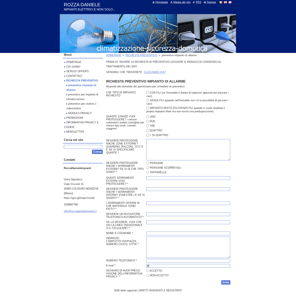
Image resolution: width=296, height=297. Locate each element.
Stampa (211, 2)
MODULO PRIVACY (80, 113)
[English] (225, 2)
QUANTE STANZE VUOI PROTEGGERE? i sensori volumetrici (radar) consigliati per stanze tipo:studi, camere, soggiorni (125, 122)
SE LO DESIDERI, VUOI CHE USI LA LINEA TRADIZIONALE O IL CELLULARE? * (124, 225)
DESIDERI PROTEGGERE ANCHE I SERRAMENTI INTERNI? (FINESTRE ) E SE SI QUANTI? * (125, 193)
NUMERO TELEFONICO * (121, 260)
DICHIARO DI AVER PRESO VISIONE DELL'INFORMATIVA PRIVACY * (124, 273)
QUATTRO (156, 130)
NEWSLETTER (75, 131)
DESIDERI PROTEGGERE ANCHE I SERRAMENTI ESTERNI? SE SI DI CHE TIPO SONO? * (125, 167)
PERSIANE (156, 163)
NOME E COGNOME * (119, 233)
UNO (152, 116)
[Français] (230, 2)
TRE (152, 125)
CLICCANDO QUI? (155, 72)
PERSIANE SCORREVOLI (165, 167)
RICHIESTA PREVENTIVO (141, 55)
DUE (152, 121)
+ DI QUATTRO (159, 135)
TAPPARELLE (158, 172)
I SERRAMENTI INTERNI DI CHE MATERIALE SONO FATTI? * (123, 205)
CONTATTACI (74, 75)
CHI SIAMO (73, 66)
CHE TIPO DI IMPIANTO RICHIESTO (121, 94)
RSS (198, 2)
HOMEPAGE (113, 55)
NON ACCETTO (159, 275)
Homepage (161, 2)
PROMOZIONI (74, 117)
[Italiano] (221, 2)
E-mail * (110, 265)
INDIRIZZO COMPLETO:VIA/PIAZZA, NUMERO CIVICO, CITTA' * (122, 241)
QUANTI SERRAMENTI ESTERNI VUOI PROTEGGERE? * (120, 180)
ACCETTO (156, 270)
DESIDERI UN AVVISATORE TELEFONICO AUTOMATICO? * (125, 215)
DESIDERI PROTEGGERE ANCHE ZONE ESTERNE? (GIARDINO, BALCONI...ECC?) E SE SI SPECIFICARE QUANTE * (124, 146)
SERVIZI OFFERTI (77, 71)
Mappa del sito (181, 2)
